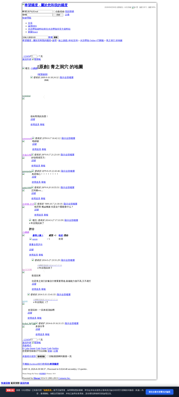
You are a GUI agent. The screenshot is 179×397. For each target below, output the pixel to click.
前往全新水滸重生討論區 (159, 392)
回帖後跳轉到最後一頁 (60, 356)
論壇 (32, 26)
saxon (34, 239)
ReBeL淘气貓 (29, 323)
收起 (61, 235)
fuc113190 (27, 269)
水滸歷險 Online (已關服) (92, 40)
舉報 (42, 124)
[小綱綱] (23, 68)
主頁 (30, 23)
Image (33, 348)
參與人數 (38, 235)
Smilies (55, 348)
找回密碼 (69, 11)
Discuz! (37, 378)
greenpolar (27, 171)
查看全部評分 (36, 244)
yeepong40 (27, 138)
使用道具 (34, 124)
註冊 (67, 14)
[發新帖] (36, 59)
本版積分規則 (29, 356)
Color (27, 348)
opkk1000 (26, 188)
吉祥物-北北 (28, 204)
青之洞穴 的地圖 (114, 40)
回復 (32, 119)
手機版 (25, 364)
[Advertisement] (73, 48)
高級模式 (26, 345)
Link (38, 348)
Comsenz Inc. (64, 378)
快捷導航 (26, 18)
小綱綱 (34, 68)
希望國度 (54, 364)
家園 (33, 32)
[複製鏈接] (42, 74)
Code (49, 348)
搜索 (50, 37)
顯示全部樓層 (66, 77)
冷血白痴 (26, 155)
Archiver (33, 364)
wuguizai (26, 96)
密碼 (24, 14)
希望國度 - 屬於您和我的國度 (36, 40)
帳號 (24, 11)
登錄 (50, 351)
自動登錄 (60, 11)
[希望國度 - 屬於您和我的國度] (45, 5)
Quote (43, 348)
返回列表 (26, 59)
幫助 (47, 364)
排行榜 (41, 364)
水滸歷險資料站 (49, 29)
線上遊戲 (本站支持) (68, 40)
